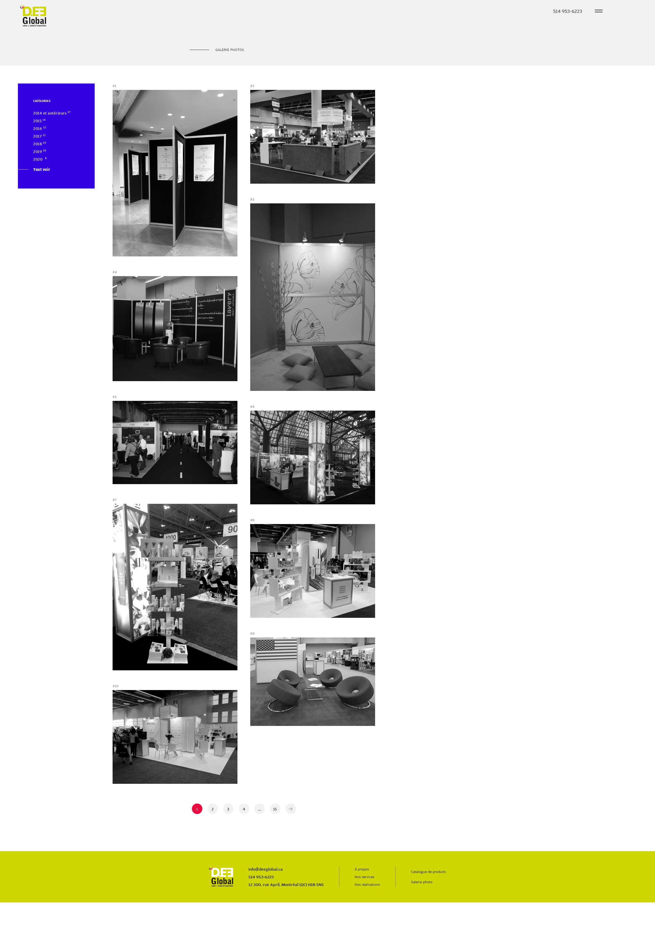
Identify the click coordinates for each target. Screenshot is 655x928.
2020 (37, 159)
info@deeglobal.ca (265, 869)
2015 (37, 120)
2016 (37, 128)
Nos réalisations (367, 884)
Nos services (364, 876)
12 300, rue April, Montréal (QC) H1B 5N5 (286, 884)
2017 (37, 136)
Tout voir (41, 169)
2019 (37, 151)
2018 (37, 143)
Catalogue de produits (428, 871)
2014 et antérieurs (50, 113)
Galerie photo (421, 882)
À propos (362, 869)
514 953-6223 (567, 11)
